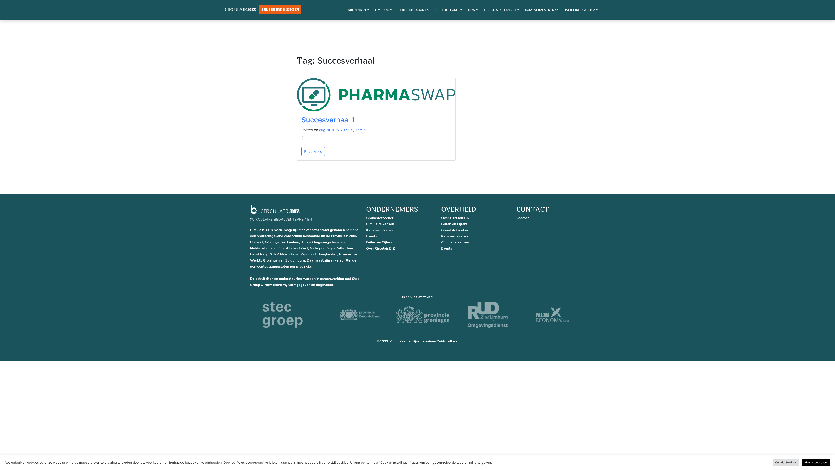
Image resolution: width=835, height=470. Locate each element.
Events (371, 236)
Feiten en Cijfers (379, 242)
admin (361, 130)
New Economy (275, 284)
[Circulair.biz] (263, 10)
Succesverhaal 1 (328, 120)
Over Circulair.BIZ (380, 248)
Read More (313, 151)
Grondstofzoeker (379, 218)
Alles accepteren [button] (815, 462)
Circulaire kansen (380, 224)
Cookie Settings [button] (786, 462)
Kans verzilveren (379, 230)
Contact (522, 218)
